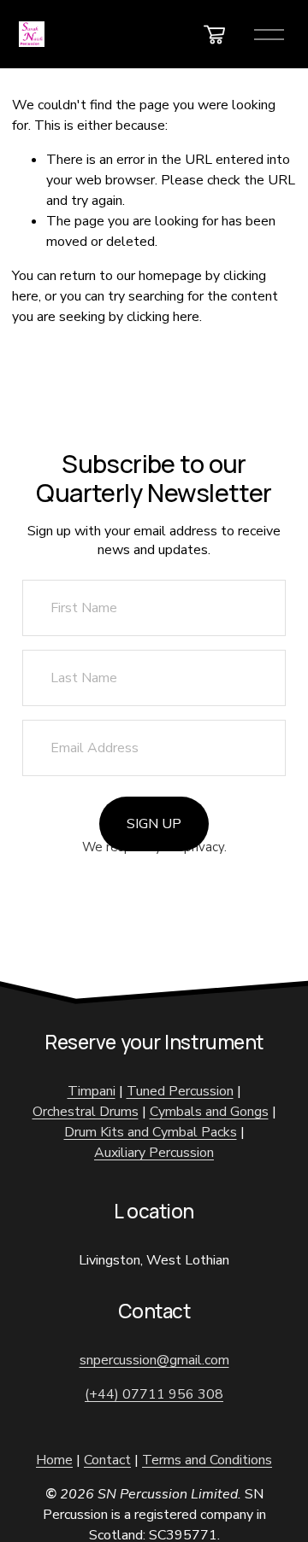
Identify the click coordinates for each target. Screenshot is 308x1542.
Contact (107, 1460)
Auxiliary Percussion (154, 1152)
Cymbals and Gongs (209, 1111)
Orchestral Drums (86, 1111)
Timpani (92, 1091)
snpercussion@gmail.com (154, 1360)
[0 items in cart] (214, 34)
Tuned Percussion (180, 1091)
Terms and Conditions (207, 1460)
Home (54, 1460)
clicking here (163, 316)
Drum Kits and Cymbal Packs (150, 1132)
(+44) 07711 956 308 (154, 1394)
